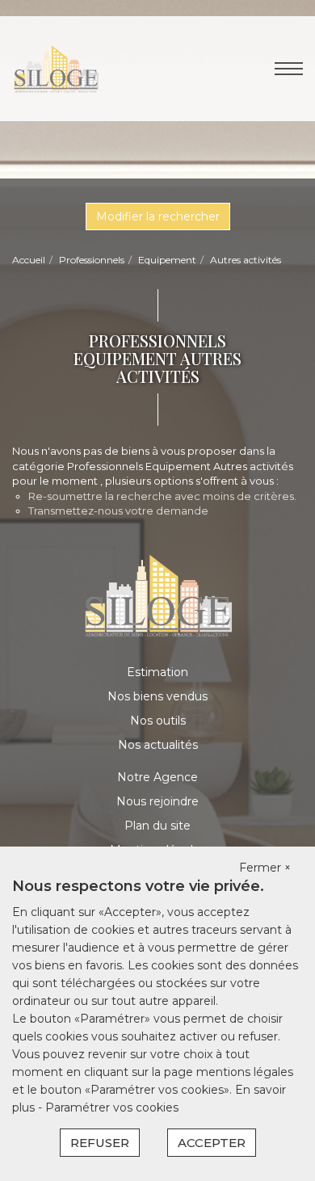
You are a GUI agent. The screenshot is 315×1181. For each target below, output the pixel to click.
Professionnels (91, 260)
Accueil (28, 260)
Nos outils (158, 720)
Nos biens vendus (157, 696)
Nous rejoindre (157, 801)
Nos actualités (158, 745)
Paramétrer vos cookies (111, 1107)
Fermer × (265, 867)
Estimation (157, 672)
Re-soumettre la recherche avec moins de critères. (162, 496)
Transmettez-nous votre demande (118, 510)
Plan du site (157, 825)
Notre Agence (157, 777)
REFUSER (99, 1142)
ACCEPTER (212, 1142)
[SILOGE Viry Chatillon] (55, 68)
